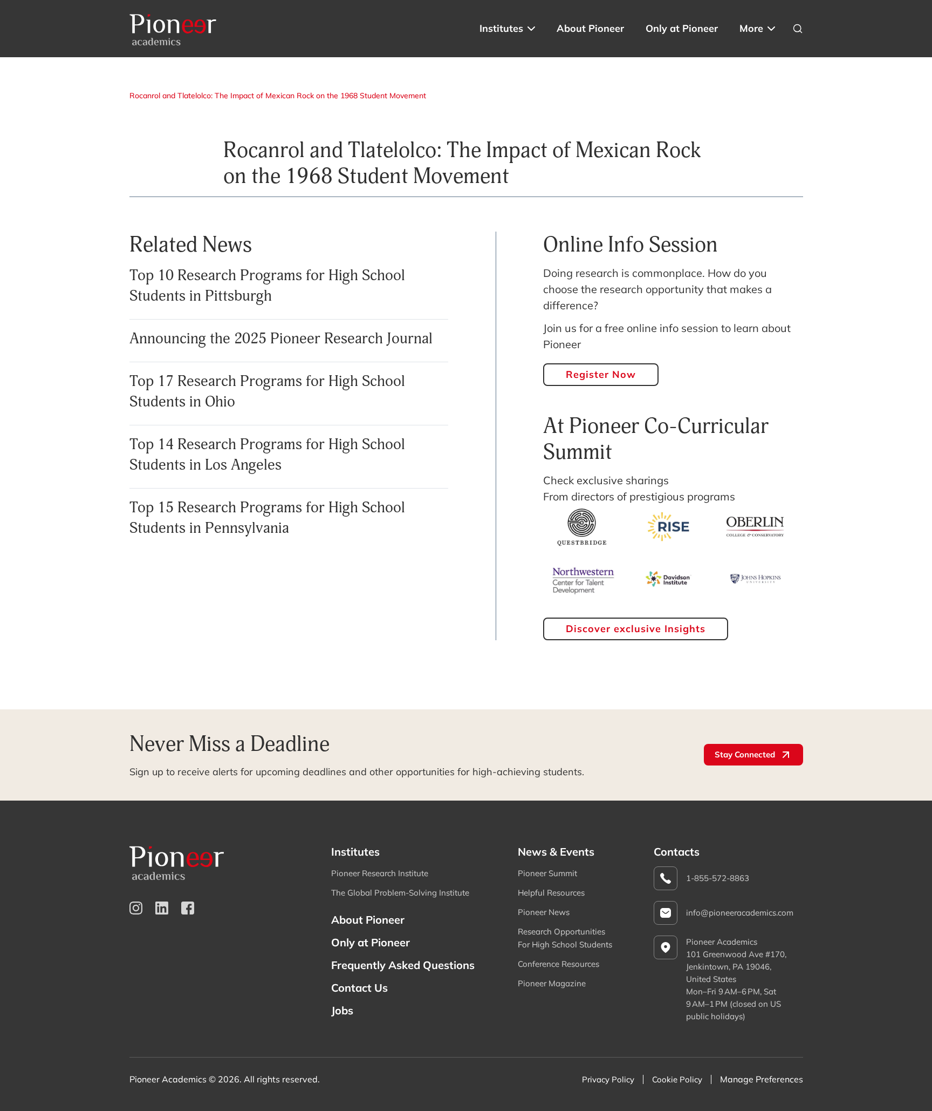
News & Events (556, 851)
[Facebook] (187, 908)
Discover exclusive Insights (635, 628)
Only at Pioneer (682, 28)
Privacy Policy (608, 1079)
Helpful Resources (551, 893)
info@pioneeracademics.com (739, 912)
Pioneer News (544, 912)
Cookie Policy (677, 1079)
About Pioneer (590, 28)
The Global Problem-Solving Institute (400, 893)
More (751, 28)
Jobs (342, 1010)
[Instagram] (135, 908)
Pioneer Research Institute (379, 873)
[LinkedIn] (161, 908)
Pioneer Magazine (552, 983)
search (797, 28)
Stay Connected (745, 754)
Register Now (601, 374)
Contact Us (359, 987)
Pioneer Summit (547, 873)
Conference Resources (558, 964)
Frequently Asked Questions (403, 965)
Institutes (501, 28)
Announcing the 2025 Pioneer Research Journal (281, 338)
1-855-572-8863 (717, 878)
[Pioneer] (173, 28)
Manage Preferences (761, 1079)
